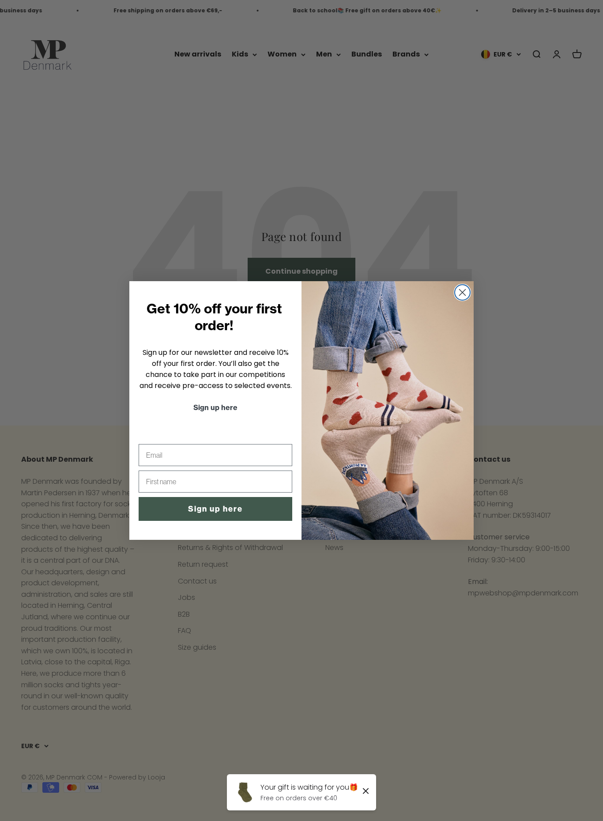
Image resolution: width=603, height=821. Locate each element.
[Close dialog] (462, 292)
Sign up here (215, 509)
